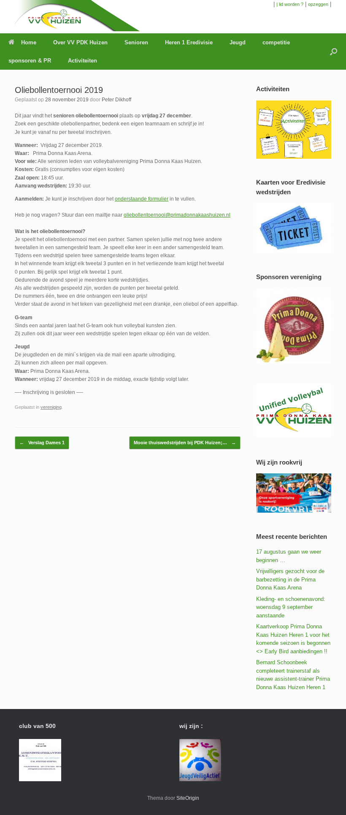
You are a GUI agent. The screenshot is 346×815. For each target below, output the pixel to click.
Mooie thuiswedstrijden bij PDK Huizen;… (185, 442)
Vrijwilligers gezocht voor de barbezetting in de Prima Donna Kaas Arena (290, 579)
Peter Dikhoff (116, 100)
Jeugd (238, 42)
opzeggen (318, 4)
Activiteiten (82, 60)
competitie (276, 42)
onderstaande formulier (141, 199)
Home (28, 42)
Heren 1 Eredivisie (189, 42)
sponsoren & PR (29, 60)
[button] (333, 51)
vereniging (51, 407)
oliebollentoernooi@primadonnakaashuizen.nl (177, 215)
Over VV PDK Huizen (80, 42)
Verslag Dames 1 (42, 442)
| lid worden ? (289, 4)
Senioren (136, 42)
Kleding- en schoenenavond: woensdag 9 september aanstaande (290, 607)
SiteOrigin (187, 798)
